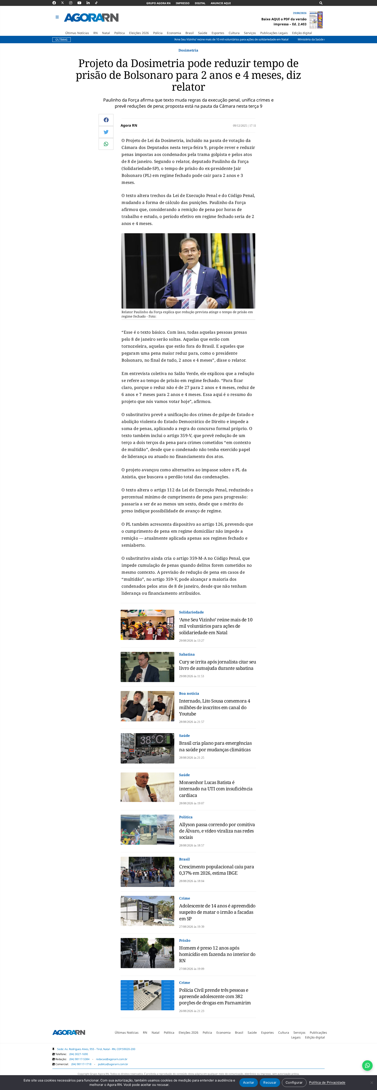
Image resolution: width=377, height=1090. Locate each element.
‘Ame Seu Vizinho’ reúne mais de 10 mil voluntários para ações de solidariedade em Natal (215, 626)
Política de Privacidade (327, 1082)
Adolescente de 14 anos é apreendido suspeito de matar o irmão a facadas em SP (217, 912)
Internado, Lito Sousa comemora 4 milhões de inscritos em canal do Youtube (214, 707)
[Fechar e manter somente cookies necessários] (371, 1082)
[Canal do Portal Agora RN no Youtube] (81, 2)
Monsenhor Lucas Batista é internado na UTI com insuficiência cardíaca (215, 788)
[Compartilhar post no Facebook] (106, 119)
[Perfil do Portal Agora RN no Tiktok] (98, 2)
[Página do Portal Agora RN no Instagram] (73, 2)
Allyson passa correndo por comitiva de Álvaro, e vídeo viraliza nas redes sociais (217, 830)
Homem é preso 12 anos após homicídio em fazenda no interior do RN (217, 954)
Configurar (294, 1082)
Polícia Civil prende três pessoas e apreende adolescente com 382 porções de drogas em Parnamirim (215, 996)
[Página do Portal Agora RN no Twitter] (65, 2)
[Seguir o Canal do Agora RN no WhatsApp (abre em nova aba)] (367, 1065)
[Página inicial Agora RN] (68, 1033)
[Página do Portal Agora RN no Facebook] (56, 2)
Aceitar (248, 1082)
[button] (57, 17)
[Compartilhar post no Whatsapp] (106, 143)
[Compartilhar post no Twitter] (106, 131)
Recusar (269, 1082)
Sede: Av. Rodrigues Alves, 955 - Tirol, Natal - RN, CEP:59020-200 (96, 1049)
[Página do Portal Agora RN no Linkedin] (90, 2)
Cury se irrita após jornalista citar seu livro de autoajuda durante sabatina (217, 665)
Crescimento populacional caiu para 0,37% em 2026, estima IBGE (216, 870)
